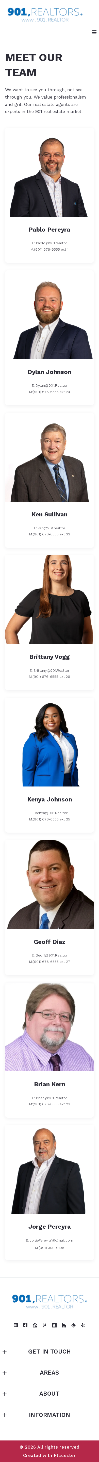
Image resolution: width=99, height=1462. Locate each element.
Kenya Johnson (49, 799)
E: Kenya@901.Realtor (49, 813)
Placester (65, 1455)
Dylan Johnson (49, 372)
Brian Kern (49, 1084)
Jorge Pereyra (49, 1226)
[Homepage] (45, 14)
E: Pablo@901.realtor (49, 243)
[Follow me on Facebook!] (25, 1325)
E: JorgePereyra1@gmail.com (49, 1240)
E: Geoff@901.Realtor (50, 955)
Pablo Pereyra (49, 229)
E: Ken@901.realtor (49, 528)
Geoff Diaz (49, 941)
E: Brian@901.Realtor (49, 1098)
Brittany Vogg (49, 656)
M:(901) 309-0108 (49, 1248)
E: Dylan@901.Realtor (50, 385)
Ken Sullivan (49, 514)
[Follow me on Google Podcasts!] (73, 1325)
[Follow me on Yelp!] (83, 1325)
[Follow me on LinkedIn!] (16, 1325)
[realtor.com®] (54, 1325)
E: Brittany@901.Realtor (49, 670)
